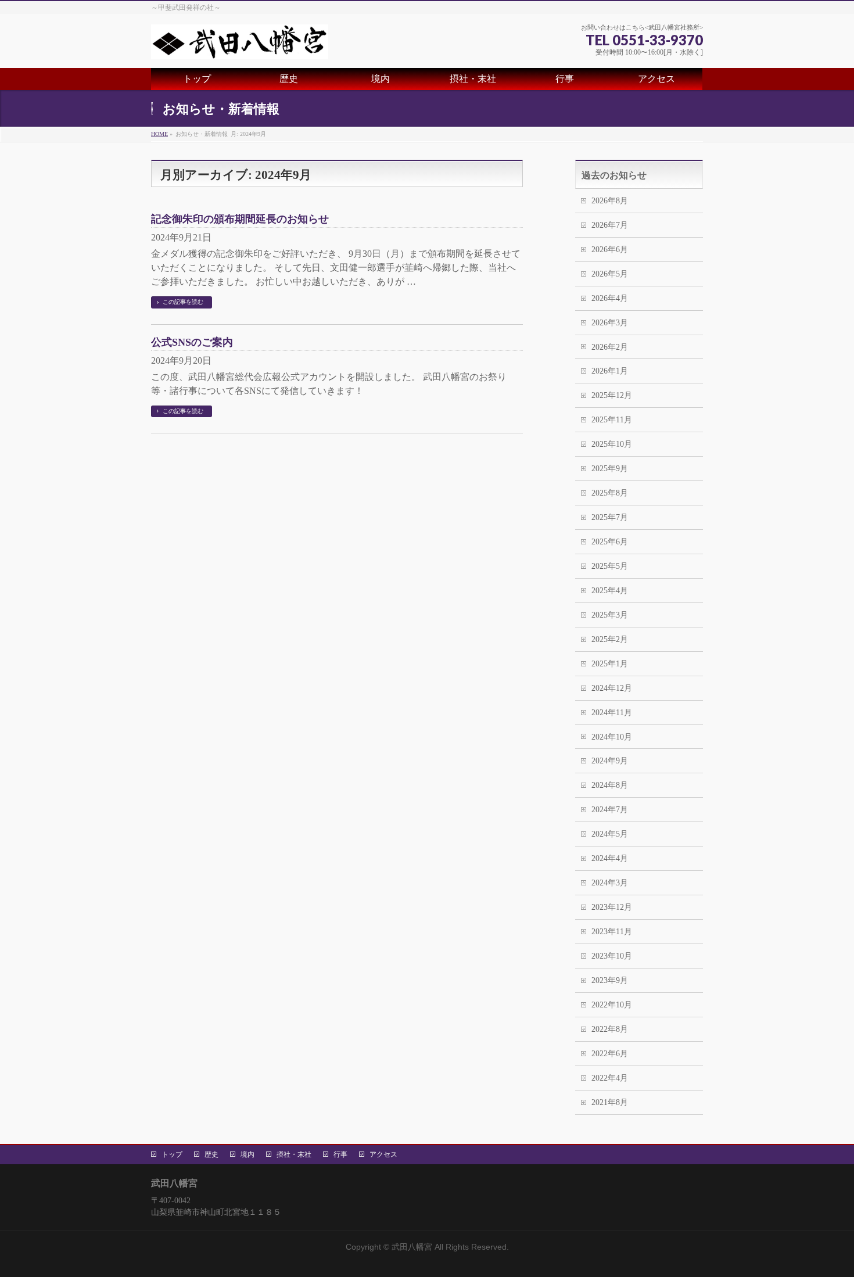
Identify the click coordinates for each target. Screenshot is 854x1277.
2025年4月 (609, 590)
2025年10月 (611, 444)
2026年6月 (609, 249)
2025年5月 (609, 566)
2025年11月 (611, 419)
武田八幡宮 (412, 1246)
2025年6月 (609, 541)
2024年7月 (609, 809)
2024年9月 (609, 760)
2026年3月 (609, 322)
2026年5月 (609, 274)
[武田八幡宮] (239, 45)
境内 (247, 1154)
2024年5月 (609, 834)
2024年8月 (609, 785)
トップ (172, 1154)
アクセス (383, 1154)
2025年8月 (609, 493)
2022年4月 (609, 1078)
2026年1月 (609, 371)
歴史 (211, 1154)
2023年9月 (609, 980)
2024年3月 (609, 882)
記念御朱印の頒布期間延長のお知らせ (240, 219)
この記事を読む (183, 302)
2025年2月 (609, 639)
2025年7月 (609, 517)
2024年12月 (611, 688)
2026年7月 (609, 225)
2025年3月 (609, 615)
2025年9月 (609, 468)
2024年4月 (609, 858)
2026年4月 (609, 298)
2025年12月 (611, 395)
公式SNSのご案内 (192, 342)
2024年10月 (611, 737)
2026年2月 (609, 347)
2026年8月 (609, 200)
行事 (340, 1154)
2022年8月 (609, 1029)
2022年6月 (609, 1053)
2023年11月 (611, 931)
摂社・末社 (294, 1154)
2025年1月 (609, 663)
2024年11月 (611, 712)
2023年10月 (611, 956)
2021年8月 (609, 1102)
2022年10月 (611, 1004)
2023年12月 (611, 907)
